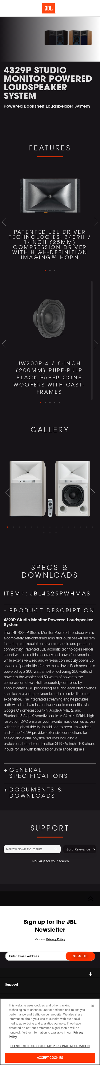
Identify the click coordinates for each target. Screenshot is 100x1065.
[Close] (92, 1006)
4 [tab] (54, 402)
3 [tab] (54, 270)
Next (96, 222)
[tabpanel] (50, 216)
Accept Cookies (50, 1057)
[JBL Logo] (49, 8)
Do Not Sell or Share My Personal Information (50, 1046)
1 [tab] (45, 270)
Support (11, 984)
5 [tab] (59, 402)
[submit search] (57, 849)
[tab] (7, 527)
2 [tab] (50, 270)
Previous (3, 222)
